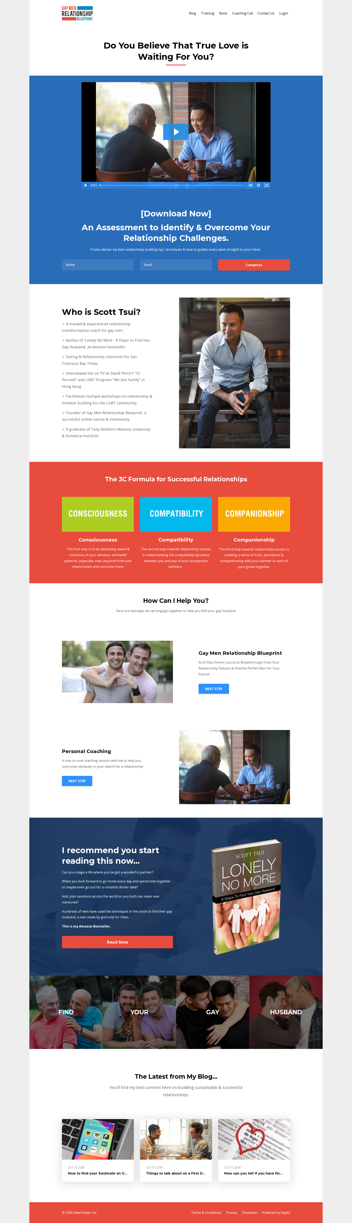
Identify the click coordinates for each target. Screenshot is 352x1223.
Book (223, 13)
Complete (254, 265)
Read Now (117, 942)
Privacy (231, 1212)
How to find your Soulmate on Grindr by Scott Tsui (112, 1173)
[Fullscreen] (267, 185)
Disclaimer (250, 1212)
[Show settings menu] (258, 185)
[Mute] (250, 185)
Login (283, 13)
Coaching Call (242, 13)
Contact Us (266, 13)
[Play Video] (85, 185)
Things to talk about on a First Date (177, 1173)
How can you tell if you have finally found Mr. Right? (270, 1173)
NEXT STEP (213, 689)
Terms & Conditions (206, 1212)
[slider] (172, 185)
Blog (192, 13)
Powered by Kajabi (276, 1212)
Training (207, 13)
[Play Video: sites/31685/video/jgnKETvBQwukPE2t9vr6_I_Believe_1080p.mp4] (176, 132)
